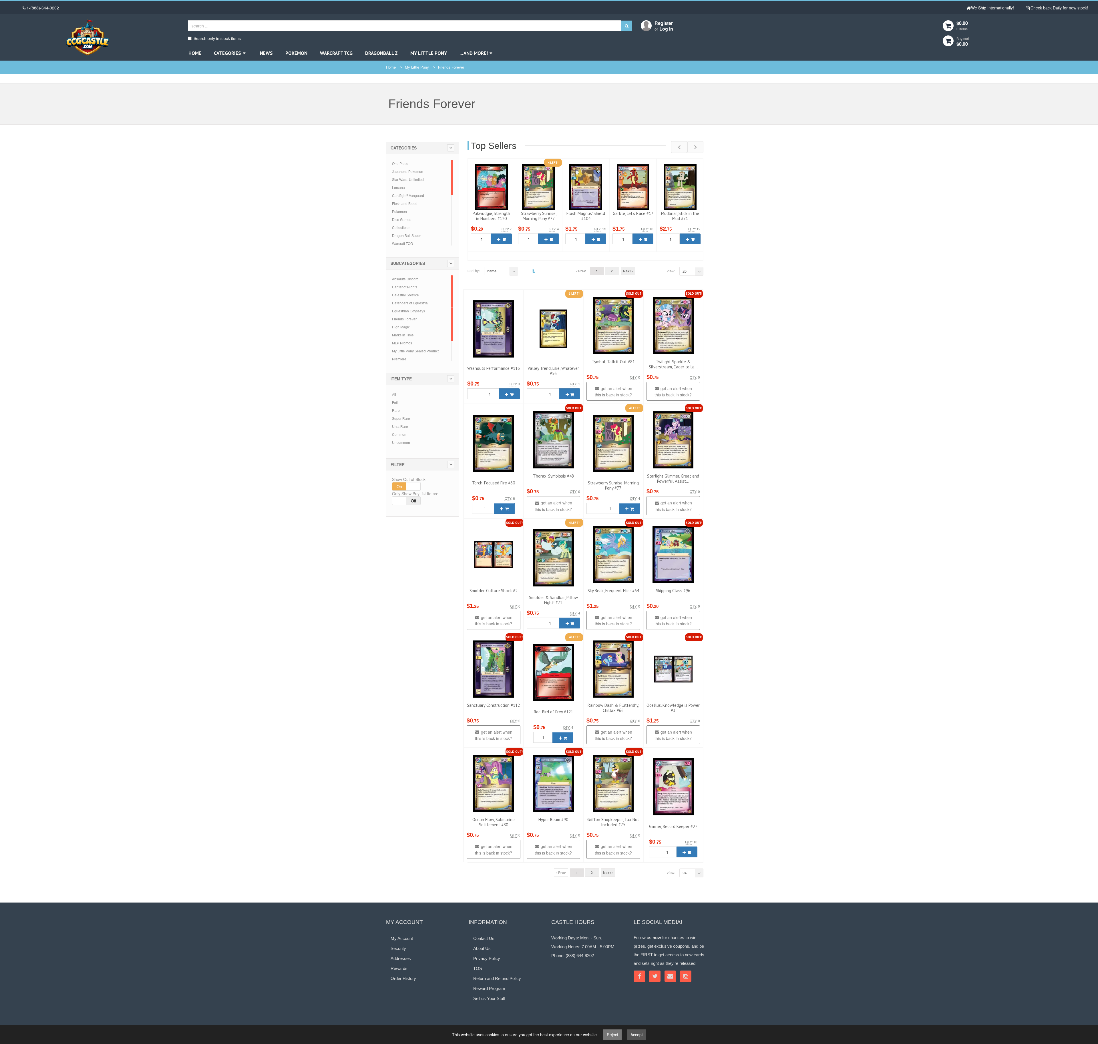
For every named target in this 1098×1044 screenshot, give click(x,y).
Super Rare (401, 419)
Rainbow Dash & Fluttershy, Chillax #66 (613, 707)
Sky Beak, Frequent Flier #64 (613, 590)
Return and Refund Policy (497, 978)
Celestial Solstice (405, 295)
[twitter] (655, 976)
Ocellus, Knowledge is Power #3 (673, 707)
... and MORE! (474, 53)
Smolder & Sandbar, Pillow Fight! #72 (553, 600)
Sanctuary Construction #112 (493, 705)
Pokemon (296, 53)
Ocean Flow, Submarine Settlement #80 (493, 822)
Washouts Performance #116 (493, 368)
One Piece (400, 164)
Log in (666, 28)
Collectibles (401, 228)
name (491, 271)
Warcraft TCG (336, 53)
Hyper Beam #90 (553, 819)
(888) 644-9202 (580, 955)
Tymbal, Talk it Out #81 (613, 361)
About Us (482, 948)
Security (398, 948)
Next (627, 271)
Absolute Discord (405, 279)
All (394, 395)
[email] (670, 976)
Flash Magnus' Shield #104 (585, 216)
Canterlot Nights (404, 287)
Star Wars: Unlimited (408, 180)
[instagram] (685, 976)
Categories (227, 53)
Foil (395, 403)
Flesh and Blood (404, 204)
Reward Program (489, 988)
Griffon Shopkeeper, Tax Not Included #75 (613, 822)
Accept (636, 1034)
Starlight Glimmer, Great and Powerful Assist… (673, 478)
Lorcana (398, 188)
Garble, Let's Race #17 (633, 213)
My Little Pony (428, 53)
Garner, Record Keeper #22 (673, 826)
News (266, 53)
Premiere (399, 359)
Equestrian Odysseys (408, 311)
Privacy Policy (486, 958)
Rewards (399, 968)
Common (399, 435)
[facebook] (639, 976)
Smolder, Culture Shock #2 (494, 590)
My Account (402, 938)
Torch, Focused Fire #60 (493, 483)
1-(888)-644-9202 (43, 8)
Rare (396, 411)
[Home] (87, 37)
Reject (612, 1034)
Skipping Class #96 (673, 590)
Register (664, 23)
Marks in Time (403, 335)
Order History (403, 978)
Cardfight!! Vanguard (408, 196)
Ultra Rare (400, 427)
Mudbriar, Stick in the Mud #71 (680, 216)
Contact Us (483, 938)
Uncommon (401, 443)
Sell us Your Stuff (489, 998)
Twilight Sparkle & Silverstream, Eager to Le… (673, 364)
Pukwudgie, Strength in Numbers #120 (491, 216)
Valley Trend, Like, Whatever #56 (553, 371)
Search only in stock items (217, 38)
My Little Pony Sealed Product (415, 351)
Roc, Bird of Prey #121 (553, 711)
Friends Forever (451, 67)
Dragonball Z (381, 53)
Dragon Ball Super (406, 236)
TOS (477, 968)
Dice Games (401, 220)
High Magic (401, 327)
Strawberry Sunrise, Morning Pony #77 (538, 216)
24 (685, 872)
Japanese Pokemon (407, 172)
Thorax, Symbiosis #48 (553, 476)
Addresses (401, 958)
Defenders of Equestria (410, 303)
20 (685, 271)
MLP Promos (402, 343)
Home (194, 53)
